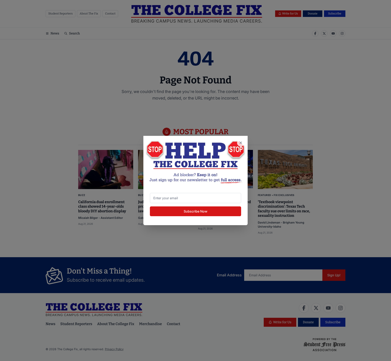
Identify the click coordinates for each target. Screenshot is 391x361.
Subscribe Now (195, 211)
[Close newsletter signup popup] (240, 142)
